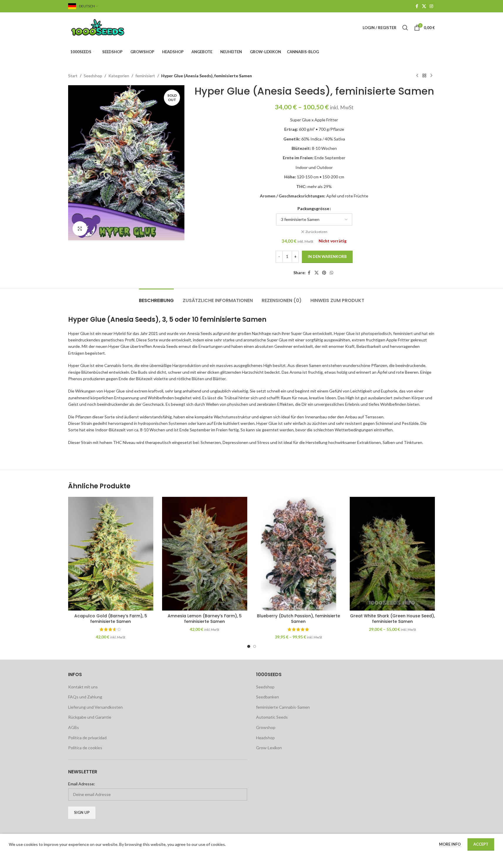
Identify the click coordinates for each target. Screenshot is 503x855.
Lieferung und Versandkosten (95, 707)
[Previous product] (417, 75)
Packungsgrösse (313, 208)
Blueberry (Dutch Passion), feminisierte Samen (298, 619)
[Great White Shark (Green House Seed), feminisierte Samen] (392, 553)
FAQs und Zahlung (85, 696)
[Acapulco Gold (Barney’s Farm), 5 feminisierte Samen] (110, 553)
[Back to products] (424, 75)
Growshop (265, 727)
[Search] (405, 27)
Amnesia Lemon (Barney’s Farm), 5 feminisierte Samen (205, 619)
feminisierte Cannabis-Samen (283, 707)
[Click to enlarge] (80, 228)
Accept (480, 844)
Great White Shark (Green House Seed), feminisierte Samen (392, 619)
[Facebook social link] (416, 6)
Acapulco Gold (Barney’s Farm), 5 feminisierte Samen (110, 619)
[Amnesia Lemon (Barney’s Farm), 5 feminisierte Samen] (204, 553)
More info (450, 844)
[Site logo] (105, 27)
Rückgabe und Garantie (89, 717)
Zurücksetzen (316, 231)
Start (73, 75)
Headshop (265, 737)
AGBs (73, 727)
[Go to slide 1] (248, 646)
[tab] (156, 297)
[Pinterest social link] (324, 273)
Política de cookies (85, 747)
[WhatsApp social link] (331, 273)
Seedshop (93, 75)
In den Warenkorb (327, 256)
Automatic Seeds (272, 717)
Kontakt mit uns (83, 686)
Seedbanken (267, 696)
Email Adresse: (81, 783)
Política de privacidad (87, 737)
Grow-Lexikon (269, 747)
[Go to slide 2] (254, 646)
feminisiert (145, 75)
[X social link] (424, 6)
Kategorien (118, 75)
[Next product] (431, 75)
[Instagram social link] (431, 6)
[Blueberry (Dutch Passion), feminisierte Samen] (298, 553)
